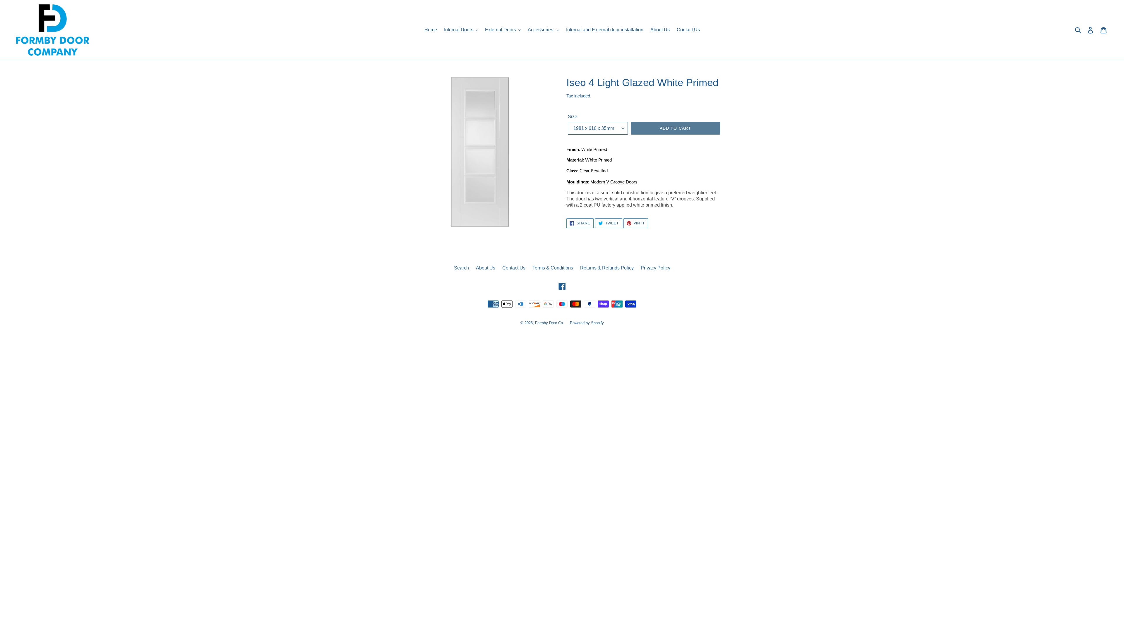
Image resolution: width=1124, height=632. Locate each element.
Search (461, 267)
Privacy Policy (655, 267)
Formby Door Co (549, 323)
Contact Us (513, 267)
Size (572, 116)
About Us (485, 267)
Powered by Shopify (587, 323)
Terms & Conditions (552, 267)
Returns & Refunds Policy (607, 267)
